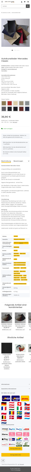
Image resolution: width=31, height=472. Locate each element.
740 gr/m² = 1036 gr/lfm (19, 239)
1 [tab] (12, 50)
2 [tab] (13, 50)
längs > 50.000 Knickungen (19, 262)
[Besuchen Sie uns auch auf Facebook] (3, 460)
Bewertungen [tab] (18, 161)
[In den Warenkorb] (2, 18)
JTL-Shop (18, 470)
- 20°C (15, 259)
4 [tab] (17, 50)
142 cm (15, 250)
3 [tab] (15, 50)
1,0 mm (15, 236)
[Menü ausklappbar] (2, 1)
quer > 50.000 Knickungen (19, 264)
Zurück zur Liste (6, 12)
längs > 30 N (16, 267)
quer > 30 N (23, 267)
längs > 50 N (22, 253)
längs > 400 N (17, 279)
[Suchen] (28, 6)
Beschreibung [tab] (6, 161)
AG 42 (25, 275)
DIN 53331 (16, 253)
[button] (21, 1)
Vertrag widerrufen (15, 448)
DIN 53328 (16, 271)
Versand (15, 122)
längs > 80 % (22, 271)
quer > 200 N (24, 279)
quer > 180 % (17, 273)
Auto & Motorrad (12, 69)
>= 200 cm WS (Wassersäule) (20, 283)
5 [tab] (18, 50)
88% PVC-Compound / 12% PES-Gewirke (21, 243)
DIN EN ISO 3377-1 (18, 275)
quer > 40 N (16, 255)
